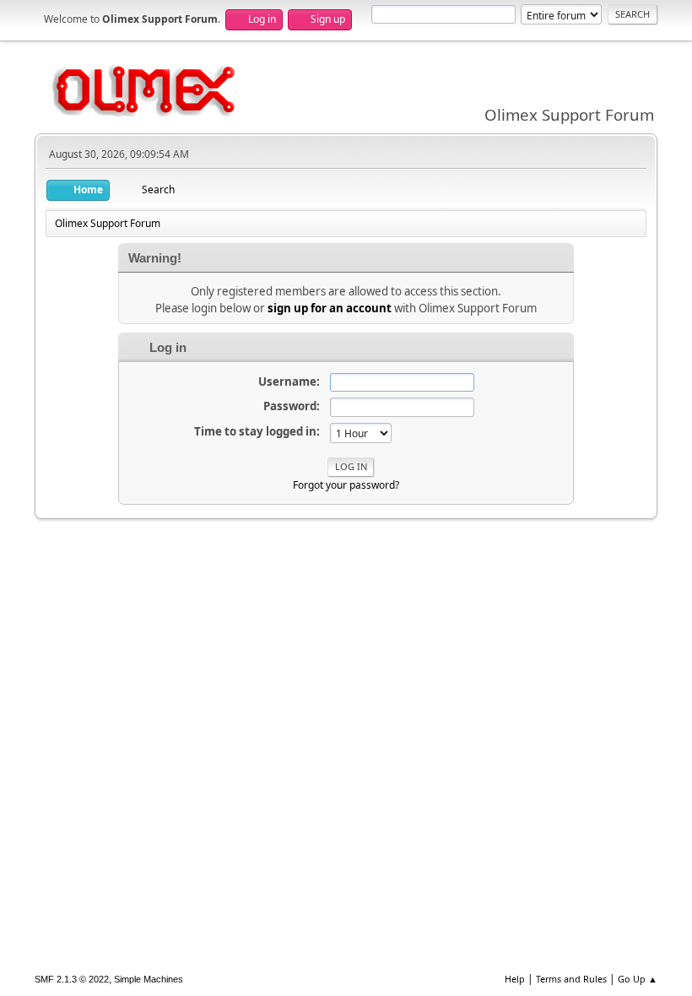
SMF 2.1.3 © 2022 (72, 979)
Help (515, 978)
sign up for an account (330, 308)
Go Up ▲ (637, 978)
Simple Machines (148, 979)
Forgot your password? (346, 485)
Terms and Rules (571, 978)
